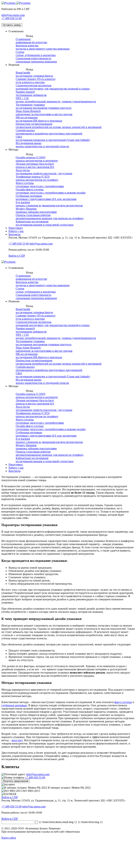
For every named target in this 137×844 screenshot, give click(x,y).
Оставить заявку (12, 25)
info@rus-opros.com (13, 15)
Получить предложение (15, 781)
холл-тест (17, 740)
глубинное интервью (14, 705)
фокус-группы (123, 702)
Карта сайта (8, 837)
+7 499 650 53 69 (11, 18)
